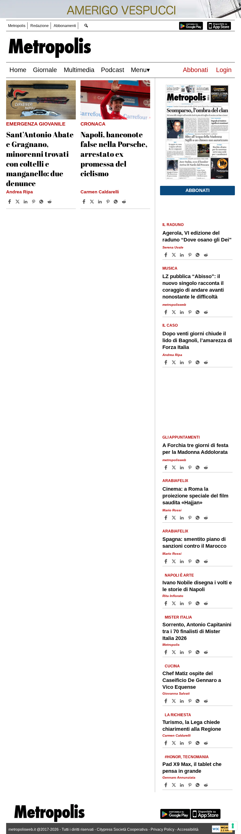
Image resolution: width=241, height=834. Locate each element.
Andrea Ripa (19, 191)
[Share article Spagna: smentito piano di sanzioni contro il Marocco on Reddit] (206, 561)
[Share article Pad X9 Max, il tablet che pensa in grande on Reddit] (206, 785)
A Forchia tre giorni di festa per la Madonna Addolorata (195, 448)
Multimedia (79, 69)
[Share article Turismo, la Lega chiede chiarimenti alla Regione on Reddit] (206, 743)
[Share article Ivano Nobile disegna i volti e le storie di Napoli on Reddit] (206, 603)
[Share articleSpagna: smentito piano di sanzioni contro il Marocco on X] (174, 561)
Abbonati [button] (197, 190)
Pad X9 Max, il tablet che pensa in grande (191, 767)
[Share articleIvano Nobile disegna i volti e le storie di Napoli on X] (174, 603)
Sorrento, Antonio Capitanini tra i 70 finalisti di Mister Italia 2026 (196, 631)
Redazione (39, 26)
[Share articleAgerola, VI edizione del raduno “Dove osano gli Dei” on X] (174, 254)
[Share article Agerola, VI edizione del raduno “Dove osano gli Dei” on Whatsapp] (198, 254)
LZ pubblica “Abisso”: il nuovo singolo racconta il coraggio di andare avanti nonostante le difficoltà (193, 286)
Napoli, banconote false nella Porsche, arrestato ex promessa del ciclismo (113, 153)
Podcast (112, 69)
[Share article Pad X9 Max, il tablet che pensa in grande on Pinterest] (190, 785)
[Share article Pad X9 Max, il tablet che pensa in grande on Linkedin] (182, 785)
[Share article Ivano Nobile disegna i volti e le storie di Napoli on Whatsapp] (198, 603)
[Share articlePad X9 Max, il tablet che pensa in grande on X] (174, 785)
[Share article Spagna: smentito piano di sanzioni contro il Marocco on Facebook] (166, 561)
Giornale (45, 69)
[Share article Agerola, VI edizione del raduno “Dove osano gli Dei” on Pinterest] (190, 254)
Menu (139, 69)
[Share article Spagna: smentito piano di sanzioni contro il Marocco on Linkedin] (182, 561)
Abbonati (195, 69)
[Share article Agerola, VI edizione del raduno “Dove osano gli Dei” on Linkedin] (182, 254)
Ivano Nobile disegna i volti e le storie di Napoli (197, 586)
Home (17, 69)
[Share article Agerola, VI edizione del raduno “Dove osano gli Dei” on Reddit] (206, 254)
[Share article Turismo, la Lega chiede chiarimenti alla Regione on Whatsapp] (198, 743)
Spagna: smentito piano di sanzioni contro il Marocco (194, 542)
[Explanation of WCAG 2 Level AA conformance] (222, 831)
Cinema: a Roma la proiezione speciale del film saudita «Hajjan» (195, 495)
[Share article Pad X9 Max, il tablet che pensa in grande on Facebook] (166, 785)
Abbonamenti (65, 26)
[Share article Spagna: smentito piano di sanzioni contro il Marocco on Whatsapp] (198, 561)
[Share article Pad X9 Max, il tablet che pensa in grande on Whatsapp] (198, 785)
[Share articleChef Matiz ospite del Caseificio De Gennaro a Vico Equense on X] (174, 701)
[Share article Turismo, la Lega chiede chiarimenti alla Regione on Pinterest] (190, 743)
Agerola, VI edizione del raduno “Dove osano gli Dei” (197, 236)
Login (224, 69)
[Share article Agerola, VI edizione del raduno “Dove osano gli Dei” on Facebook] (166, 254)
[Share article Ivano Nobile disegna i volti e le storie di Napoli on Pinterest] (190, 603)
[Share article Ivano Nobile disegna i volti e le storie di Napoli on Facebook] (166, 603)
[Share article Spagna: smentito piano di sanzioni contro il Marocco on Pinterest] (190, 561)
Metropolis (16, 26)
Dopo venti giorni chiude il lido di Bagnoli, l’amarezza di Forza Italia (197, 340)
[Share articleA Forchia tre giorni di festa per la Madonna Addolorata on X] (174, 467)
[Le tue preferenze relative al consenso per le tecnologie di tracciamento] (232, 825)
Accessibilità (187, 829)
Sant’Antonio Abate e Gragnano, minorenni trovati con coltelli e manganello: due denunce (40, 158)
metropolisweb (174, 304)
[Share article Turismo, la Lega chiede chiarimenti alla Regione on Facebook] (166, 743)
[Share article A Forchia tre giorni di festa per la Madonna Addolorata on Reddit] (206, 467)
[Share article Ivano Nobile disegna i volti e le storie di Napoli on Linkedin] (182, 603)
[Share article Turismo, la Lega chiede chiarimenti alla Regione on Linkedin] (182, 743)
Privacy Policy (162, 829)
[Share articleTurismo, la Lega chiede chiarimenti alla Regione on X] (174, 743)
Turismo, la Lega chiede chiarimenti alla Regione (191, 725)
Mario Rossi (171, 510)
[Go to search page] (86, 25)
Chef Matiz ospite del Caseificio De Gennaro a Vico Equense (191, 680)
